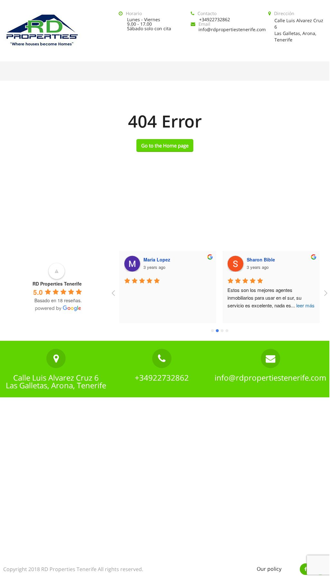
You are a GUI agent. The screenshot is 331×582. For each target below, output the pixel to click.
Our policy (269, 568)
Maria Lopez (156, 259)
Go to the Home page (164, 145)
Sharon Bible (261, 259)
